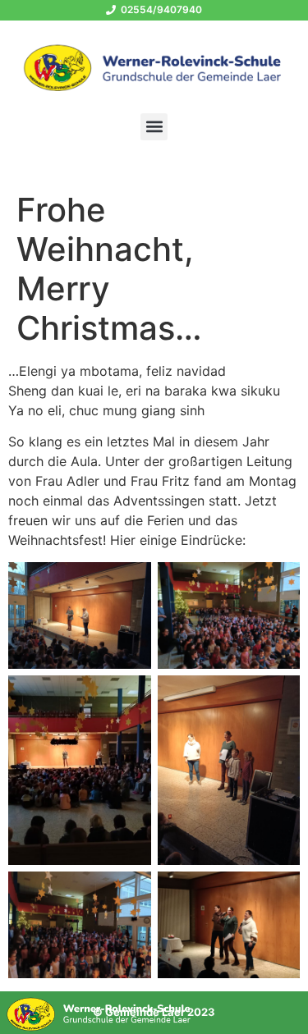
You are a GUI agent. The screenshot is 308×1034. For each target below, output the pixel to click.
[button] (154, 126)
